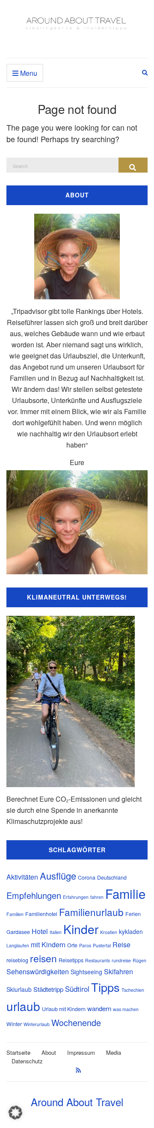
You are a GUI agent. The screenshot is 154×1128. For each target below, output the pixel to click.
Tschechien (132, 990)
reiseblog (17, 960)
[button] (15, 1112)
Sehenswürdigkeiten (37, 971)
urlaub (23, 1006)
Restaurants (97, 960)
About (48, 1052)
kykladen (131, 931)
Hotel (40, 931)
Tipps (105, 987)
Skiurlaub (19, 989)
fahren (97, 897)
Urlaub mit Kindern (64, 1009)
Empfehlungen (33, 895)
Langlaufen (17, 945)
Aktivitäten (22, 877)
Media (113, 1052)
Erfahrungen (76, 897)
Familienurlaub (91, 912)
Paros (85, 945)
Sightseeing (86, 971)
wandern (99, 1008)
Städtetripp (48, 989)
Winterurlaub (37, 1024)
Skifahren (118, 971)
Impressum (81, 1052)
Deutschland (112, 877)
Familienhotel (41, 914)
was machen (126, 1009)
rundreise (121, 960)
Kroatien (108, 932)
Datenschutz (27, 1061)
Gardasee (18, 932)
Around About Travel (77, 1102)
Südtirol (77, 989)
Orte (72, 945)
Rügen (139, 960)
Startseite (18, 1052)
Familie (125, 893)
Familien (15, 914)
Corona (86, 877)
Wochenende (76, 1022)
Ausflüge (58, 875)
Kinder (80, 928)
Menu (27, 73)
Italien (56, 932)
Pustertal (102, 945)
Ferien (133, 914)
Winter (14, 1024)
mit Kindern (48, 944)
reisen (43, 958)
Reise (121, 944)
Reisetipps (71, 960)
